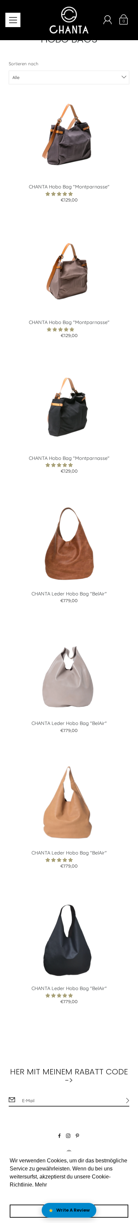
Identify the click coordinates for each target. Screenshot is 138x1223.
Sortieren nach (23, 63)
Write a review (73, 1210)
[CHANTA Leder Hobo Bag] (69, 544)
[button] (60, 193)
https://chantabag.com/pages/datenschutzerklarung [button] (71, 1194)
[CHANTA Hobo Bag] (69, 137)
